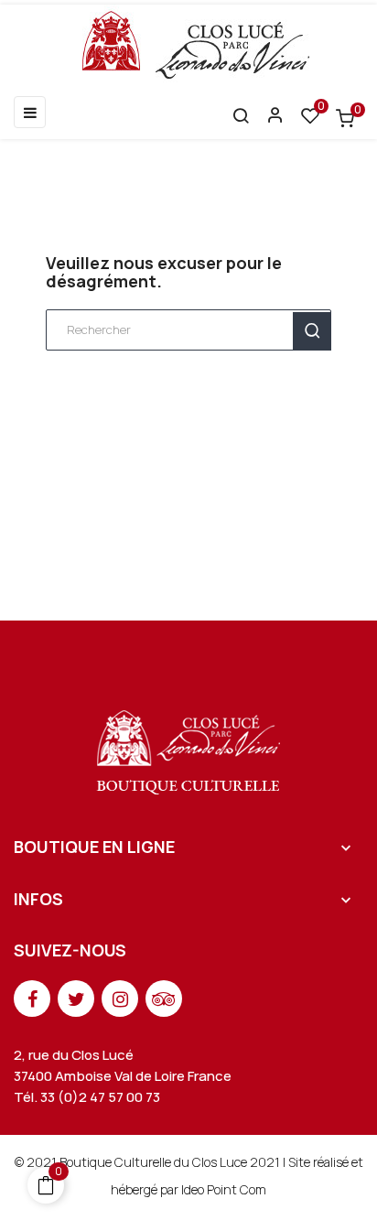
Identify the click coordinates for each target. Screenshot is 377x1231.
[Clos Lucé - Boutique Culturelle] (189, 746)
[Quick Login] (267, 117)
